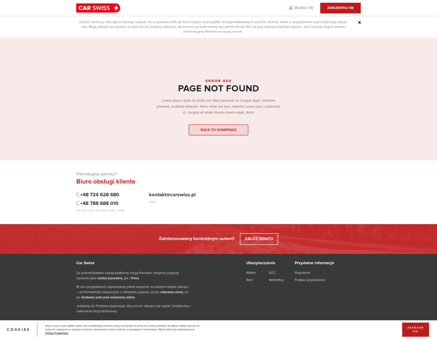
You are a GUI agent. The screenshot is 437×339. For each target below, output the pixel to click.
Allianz (251, 272)
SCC (272, 272)
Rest (249, 280)
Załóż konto (259, 239)
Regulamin (302, 272)
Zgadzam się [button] (415, 330)
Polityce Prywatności (56, 333)
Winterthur (276, 280)
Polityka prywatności (310, 280)
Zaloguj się (303, 8)
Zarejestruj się (340, 8)
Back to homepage (218, 130)
